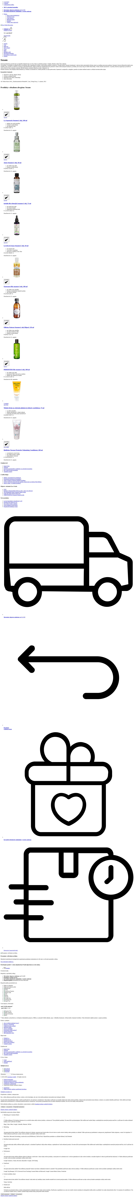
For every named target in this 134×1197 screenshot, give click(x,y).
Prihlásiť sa (6, 1038)
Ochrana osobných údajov (10, 1081)
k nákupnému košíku (9, 4)
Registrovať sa (7, 1039)
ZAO (5, 489)
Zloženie (6, 467)
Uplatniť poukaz (8, 1043)
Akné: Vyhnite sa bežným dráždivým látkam (14, 480)
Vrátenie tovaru (10, 16)
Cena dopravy (10, 18)
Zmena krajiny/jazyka (17, 1074)
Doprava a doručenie (9, 1024)
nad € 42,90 (14, 10)
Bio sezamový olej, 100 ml (15, 286)
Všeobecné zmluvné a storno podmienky (14, 1082)
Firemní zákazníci (8, 1031)
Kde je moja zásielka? (9, 1042)
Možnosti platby (11, 19)
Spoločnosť (6, 1087)
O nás (5, 1060)
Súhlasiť (3, 1106)
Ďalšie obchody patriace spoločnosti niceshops (15, 1089)
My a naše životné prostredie (11, 470)
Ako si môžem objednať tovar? (11, 1023)
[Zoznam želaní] (5, 38)
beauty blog (6, 466)
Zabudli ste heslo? (8, 1041)
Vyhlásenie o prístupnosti (10, 1083)
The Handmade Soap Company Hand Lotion (15, 492)
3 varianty (6, 403)
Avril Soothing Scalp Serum (10, 505)
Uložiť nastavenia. (5, 1194)
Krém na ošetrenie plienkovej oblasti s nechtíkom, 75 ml (24, 408)
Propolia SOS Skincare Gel (10, 502)
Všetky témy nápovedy (12, 22)
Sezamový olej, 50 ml (12, 163)
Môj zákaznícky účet (9, 1033)
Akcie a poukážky (8, 1028)
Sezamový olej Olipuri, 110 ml (19, 327)
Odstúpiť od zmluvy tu (6, 1091)
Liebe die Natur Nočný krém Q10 (12, 493)
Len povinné (9, 1106)
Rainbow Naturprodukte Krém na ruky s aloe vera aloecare (18, 490)
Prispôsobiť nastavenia (18, 1106)
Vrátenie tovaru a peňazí (10, 1026)
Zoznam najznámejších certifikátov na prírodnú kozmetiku (18, 468)
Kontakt (9, 21)
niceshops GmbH (12, 1077)
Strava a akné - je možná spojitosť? (12, 483)
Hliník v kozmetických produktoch (12, 477)
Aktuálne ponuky (8, 471)
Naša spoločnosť (8, 1061)
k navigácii (6, 2)
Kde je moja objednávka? (13, 15)
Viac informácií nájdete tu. (7, 961)
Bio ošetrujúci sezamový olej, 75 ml (17, 203)
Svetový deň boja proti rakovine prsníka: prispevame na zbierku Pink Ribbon (22, 482)
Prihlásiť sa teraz (8, 30)
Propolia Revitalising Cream (11, 506)
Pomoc (5, 14)
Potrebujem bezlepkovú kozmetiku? (12, 479)
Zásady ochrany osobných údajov (9, 1109)
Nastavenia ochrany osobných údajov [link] (13, 1085)
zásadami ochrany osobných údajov (43, 1104)
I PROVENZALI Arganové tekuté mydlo (14, 495)
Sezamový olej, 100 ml (15, 120)
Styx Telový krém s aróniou (10, 503)
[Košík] (68, 40)
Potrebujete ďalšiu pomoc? (10, 1030)
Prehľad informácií (8, 1079)
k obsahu (6, 3)
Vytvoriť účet (7, 35)
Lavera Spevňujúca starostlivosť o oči (13, 501)
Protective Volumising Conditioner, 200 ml (23, 450)
